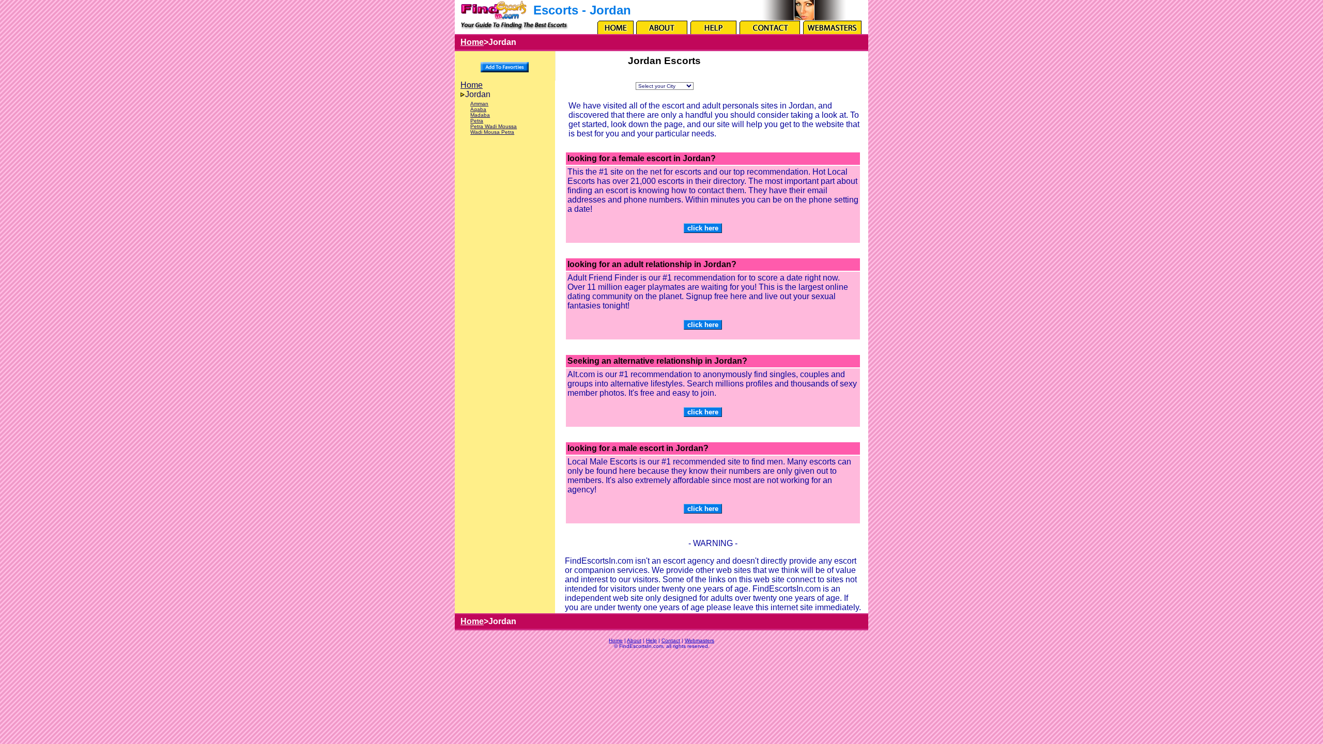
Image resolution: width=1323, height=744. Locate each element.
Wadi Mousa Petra (492, 132)
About (634, 640)
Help (651, 640)
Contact (671, 640)
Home (472, 42)
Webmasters (699, 640)
